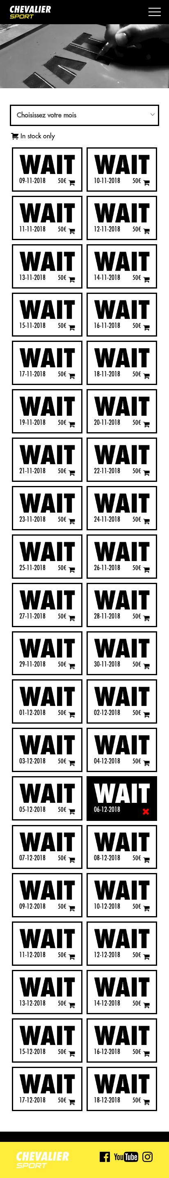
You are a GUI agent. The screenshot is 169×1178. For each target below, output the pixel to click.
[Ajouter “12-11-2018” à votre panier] (146, 230)
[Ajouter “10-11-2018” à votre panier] (146, 182)
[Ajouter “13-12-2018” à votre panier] (72, 1005)
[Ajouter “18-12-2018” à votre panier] (146, 1101)
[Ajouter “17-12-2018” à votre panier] (72, 1101)
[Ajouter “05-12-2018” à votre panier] (72, 811)
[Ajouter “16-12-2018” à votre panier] (146, 1053)
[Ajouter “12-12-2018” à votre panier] (146, 956)
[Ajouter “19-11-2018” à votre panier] (72, 424)
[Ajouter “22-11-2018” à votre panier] (146, 472)
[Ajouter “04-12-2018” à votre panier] (146, 762)
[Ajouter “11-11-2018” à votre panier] (72, 230)
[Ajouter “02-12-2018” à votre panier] (146, 714)
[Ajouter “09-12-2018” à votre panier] (72, 908)
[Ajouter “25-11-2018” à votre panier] (72, 569)
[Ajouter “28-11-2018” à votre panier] (146, 617)
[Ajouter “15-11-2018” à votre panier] (72, 327)
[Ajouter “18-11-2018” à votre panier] (146, 375)
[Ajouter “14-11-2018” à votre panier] (146, 279)
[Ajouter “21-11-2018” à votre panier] (72, 472)
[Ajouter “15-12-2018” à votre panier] (72, 1053)
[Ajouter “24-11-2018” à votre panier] (146, 521)
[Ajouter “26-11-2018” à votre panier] (146, 569)
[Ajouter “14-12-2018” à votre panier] (146, 1005)
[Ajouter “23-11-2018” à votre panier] (72, 521)
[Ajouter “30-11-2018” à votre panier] (146, 665)
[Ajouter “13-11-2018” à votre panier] (72, 279)
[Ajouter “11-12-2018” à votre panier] (72, 956)
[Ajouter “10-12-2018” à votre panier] (146, 908)
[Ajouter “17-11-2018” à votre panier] (72, 375)
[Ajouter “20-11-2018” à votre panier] (146, 424)
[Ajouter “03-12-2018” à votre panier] (72, 762)
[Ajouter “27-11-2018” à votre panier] (72, 617)
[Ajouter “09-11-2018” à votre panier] (72, 182)
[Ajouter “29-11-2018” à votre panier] (72, 665)
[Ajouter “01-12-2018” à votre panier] (72, 714)
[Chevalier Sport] (30, 13)
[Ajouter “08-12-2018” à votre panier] (146, 859)
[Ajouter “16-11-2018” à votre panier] (146, 327)
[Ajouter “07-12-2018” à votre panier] (72, 859)
